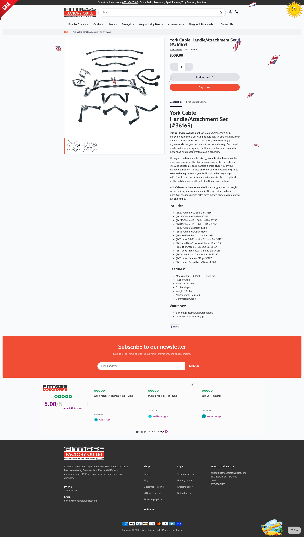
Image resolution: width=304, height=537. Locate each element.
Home (67, 32)
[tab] (178, 103)
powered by (141, 432)
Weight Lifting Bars (149, 24)
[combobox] (157, 12)
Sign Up (194, 366)
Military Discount (152, 493)
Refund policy (184, 493)
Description (176, 101)
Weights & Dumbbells (201, 24)
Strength (126, 24)
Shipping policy (185, 486)
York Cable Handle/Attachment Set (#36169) (92, 32)
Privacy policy (184, 480)
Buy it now (205, 87)
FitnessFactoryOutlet (151, 530)
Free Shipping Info (196, 101)
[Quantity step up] (189, 67)
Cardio (97, 24)
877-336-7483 (130, 2)
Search (147, 474)
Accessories (175, 24)
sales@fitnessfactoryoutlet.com (80, 500)
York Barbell (176, 49)
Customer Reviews (154, 486)
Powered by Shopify (172, 530)
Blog (146, 480)
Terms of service (186, 474)
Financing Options (153, 499)
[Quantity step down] (173, 67)
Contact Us (227, 24)
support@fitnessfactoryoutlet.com (228, 472)
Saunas (112, 24)
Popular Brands (77, 24)
